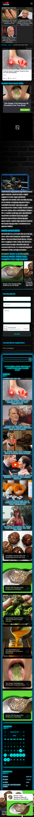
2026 (14, 735)
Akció (9, 45)
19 (11, 755)
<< (5, 732)
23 (23, 755)
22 (20, 755)
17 (5, 755)
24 (5, 759)
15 (20, 750)
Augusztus (14, 732)
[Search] (30, 359)
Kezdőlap (4, 45)
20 (14, 755)
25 (8, 759)
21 (17, 755)
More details (25, 110)
